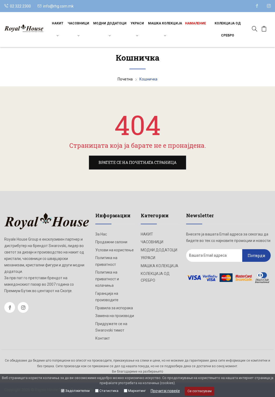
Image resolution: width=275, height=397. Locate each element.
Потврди (256, 255)
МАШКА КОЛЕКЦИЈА (165, 23)
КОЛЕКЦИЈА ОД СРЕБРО (228, 29)
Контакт (102, 338)
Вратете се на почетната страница (137, 162)
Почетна (125, 79)
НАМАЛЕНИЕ (195, 23)
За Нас (101, 234)
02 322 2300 (20, 6)
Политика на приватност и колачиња (107, 279)
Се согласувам (199, 391)
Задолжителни (77, 391)
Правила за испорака (114, 308)
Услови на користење (114, 250)
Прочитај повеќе (165, 391)
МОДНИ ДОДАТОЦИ (109, 23)
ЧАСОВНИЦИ (78, 23)
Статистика (108, 391)
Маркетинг (137, 391)
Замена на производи (114, 316)
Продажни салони (111, 242)
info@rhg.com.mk (58, 6)
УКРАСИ (137, 23)
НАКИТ (57, 23)
